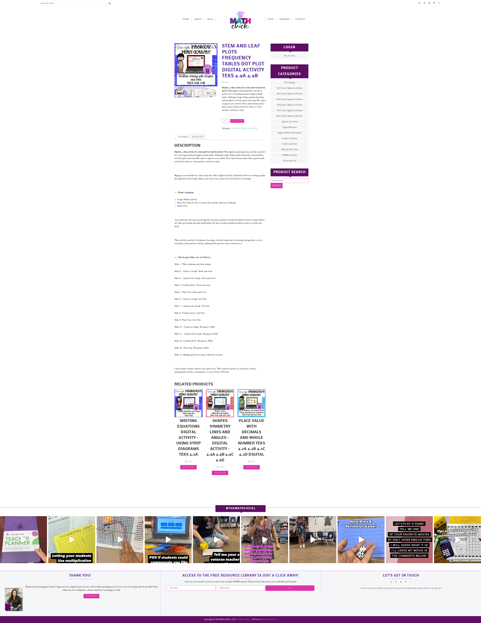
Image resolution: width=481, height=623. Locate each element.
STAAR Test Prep (289, 150)
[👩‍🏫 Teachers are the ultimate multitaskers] (312, 539)
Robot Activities (289, 144)
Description (183, 137)
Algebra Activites (289, 122)
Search (276, 186)
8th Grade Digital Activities (289, 116)
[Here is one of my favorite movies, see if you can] (409, 539)
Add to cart (237, 121)
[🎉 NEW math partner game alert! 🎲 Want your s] (361, 539)
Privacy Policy (243, 619)
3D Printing (289, 83)
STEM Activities (289, 155)
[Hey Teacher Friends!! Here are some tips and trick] (457, 539)
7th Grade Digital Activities (289, 111)
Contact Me (91, 596)
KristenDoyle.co (269, 619)
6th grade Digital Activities (289, 105)
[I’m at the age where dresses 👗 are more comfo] (264, 539)
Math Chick (240, 20)
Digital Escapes (289, 127)
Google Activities (289, 139)
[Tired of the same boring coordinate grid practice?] (119, 539)
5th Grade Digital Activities (289, 99)
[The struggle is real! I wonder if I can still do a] (216, 539)
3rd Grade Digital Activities (289, 88)
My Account (289, 56)
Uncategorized (289, 161)
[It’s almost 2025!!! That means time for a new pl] (23, 539)
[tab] (183, 137)
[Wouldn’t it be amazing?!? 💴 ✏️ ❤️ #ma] (168, 539)
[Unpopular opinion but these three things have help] (71, 539)
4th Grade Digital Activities (244, 129)
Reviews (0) (197, 137)
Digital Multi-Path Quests (290, 133)
